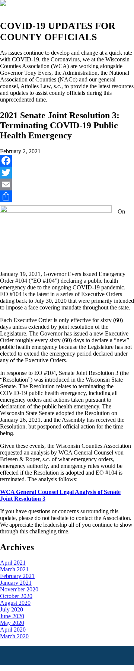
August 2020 (15, 603)
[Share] (67, 196)
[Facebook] (67, 161)
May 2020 (12, 623)
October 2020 (16, 596)
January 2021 (16, 583)
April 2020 (13, 629)
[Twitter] (67, 173)
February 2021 (17, 576)
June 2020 (12, 616)
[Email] (67, 184)
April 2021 (13, 562)
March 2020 (14, 636)
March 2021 (14, 569)
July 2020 (11, 609)
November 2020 (19, 589)
